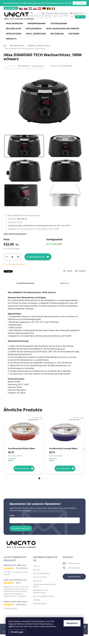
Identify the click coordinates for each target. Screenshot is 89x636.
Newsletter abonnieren (21, 528)
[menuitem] (14, 23)
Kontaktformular (74, 576)
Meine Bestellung (40, 603)
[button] (39, 478)
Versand (36, 570)
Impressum (37, 581)
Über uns (36, 566)
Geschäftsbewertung (41, 573)
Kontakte (36, 600)
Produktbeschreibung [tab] (25, 283)
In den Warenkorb (36, 256)
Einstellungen (17, 632)
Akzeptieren (72, 623)
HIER (10, 626)
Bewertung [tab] (64, 283)
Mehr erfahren (79, 3)
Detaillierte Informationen (15, 234)
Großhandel (12, 8)
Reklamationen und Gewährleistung (40, 591)
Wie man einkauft (40, 577)
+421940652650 (73, 568)
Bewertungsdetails (38, 66)
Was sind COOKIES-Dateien (43, 596)
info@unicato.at (73, 563)
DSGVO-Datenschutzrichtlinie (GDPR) (44, 585)
